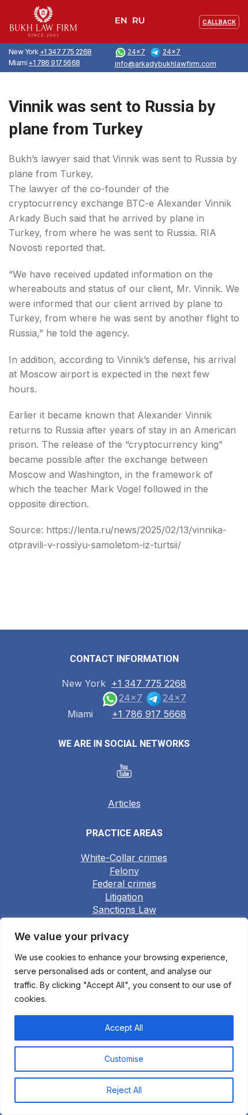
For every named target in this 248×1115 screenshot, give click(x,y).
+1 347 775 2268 (66, 51)
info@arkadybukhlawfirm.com (165, 63)
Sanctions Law (124, 909)
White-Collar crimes (124, 857)
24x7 (136, 51)
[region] (124, 1016)
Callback (219, 21)
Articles (124, 803)
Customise (124, 1059)
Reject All (124, 1090)
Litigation (124, 897)
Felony (124, 871)
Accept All (124, 1027)
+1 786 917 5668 (54, 62)
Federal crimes (124, 883)
